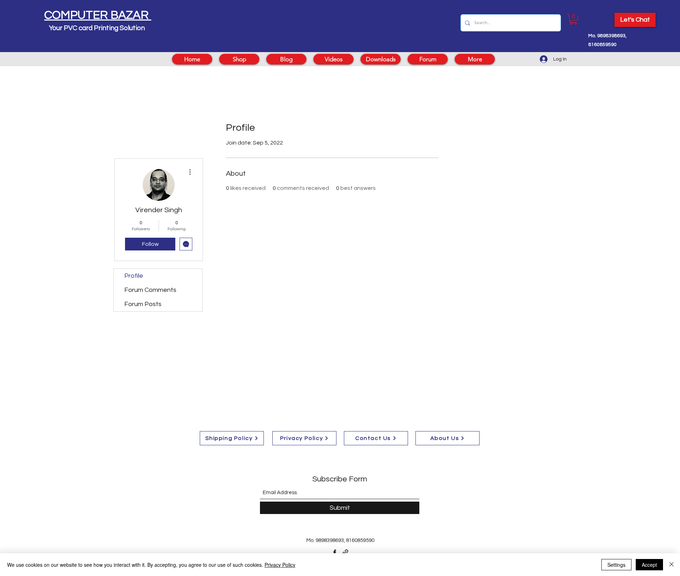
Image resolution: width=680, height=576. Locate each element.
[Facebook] (334, 552)
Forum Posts (143, 304)
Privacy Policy (280, 564)
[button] (573, 19)
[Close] (671, 564)
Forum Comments (150, 290)
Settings (616, 564)
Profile (133, 275)
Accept (649, 564)
